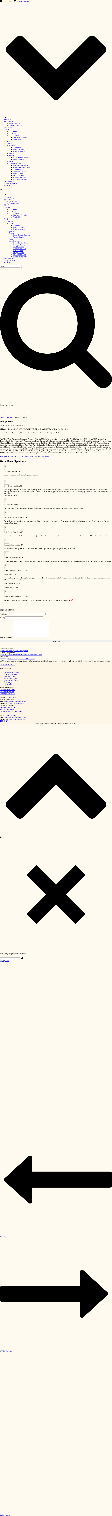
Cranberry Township (20, 137)
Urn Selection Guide (20, 179)
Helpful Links (18, 173)
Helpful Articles (18, 149)
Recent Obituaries (10, 674)
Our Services (8, 121)
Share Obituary (45, 456)
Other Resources (14, 164)
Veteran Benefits (18, 159)
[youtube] (4, 721)
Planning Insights (19, 151)
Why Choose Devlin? (11, 672)
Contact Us (8, 684)
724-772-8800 (10, 715)
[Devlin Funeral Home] (0, 191)
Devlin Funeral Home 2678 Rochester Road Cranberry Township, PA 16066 (11, 709)
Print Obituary (35, 456)
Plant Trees (24, 456)
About (6, 129)
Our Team (12, 133)
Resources (7, 143)
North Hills (17, 139)
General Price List (19, 171)
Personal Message (6, 637)
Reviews (7, 141)
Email (2, 617)
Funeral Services (14, 123)
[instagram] (3, 721)
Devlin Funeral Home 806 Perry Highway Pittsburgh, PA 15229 (7, 692)
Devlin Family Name (20, 165)
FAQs (11, 161)
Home (2, 417)
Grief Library (17, 147)
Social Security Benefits (21, 157)
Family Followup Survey (21, 167)
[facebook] (1, 721)
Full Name (3, 614)
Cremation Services (15, 125)
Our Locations (14, 135)
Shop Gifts (15, 456)
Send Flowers (7, 1)
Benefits (11, 155)
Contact (7, 185)
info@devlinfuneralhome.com (15, 701)
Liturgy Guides (18, 175)
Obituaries (7, 119)
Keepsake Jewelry (22, 1)
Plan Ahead (8, 127)
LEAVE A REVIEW (7, 665)
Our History (13, 131)
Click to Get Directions (16, 703)
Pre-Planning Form (19, 177)
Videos (11, 153)
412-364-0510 (10, 698)
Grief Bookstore (18, 169)
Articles (11, 145)
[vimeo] (7, 721)
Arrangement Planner (11, 680)
